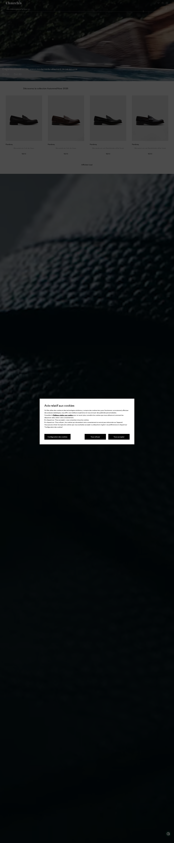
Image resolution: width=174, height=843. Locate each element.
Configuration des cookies (57, 436)
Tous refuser (95, 436)
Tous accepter (119, 436)
